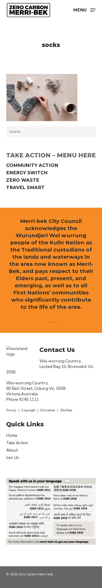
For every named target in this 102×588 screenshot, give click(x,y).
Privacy (11, 410)
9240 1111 (29, 399)
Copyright (28, 410)
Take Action (17, 443)
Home (11, 435)
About (12, 450)
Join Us (12, 457)
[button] (84, 9)
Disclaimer (47, 410)
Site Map (66, 410)
